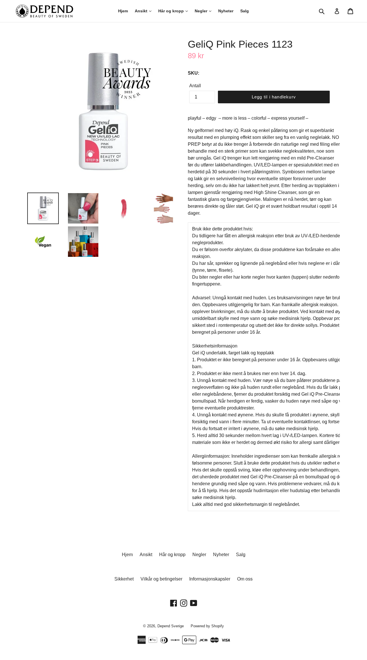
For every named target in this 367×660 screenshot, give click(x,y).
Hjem (123, 11)
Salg (244, 11)
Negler (201, 11)
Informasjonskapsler (209, 578)
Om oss (245, 578)
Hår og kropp (171, 11)
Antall (195, 85)
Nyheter (225, 11)
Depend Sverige (170, 626)
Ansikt (142, 11)
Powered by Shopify (207, 626)
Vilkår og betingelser (161, 578)
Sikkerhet (124, 578)
